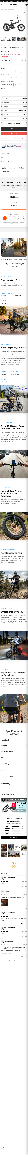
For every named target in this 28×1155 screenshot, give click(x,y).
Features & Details (6, 153)
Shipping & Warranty (6, 157)
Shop (6, 9)
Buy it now (14, 133)
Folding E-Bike (11, 9)
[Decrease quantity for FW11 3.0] (2, 91)
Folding (16, 259)
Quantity (3, 88)
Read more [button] (17, 950)
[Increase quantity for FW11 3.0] (7, 91)
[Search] (23, 4)
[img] (4, 881)
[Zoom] (25, 13)
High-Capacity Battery (6, 259)
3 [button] (14, 961)
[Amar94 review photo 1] (4, 902)
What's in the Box (5, 162)
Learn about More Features (14, 123)
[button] (8, 826)
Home (2, 9)
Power (20, 259)
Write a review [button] (14, 837)
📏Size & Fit (23, 60)
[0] (26, 4)
